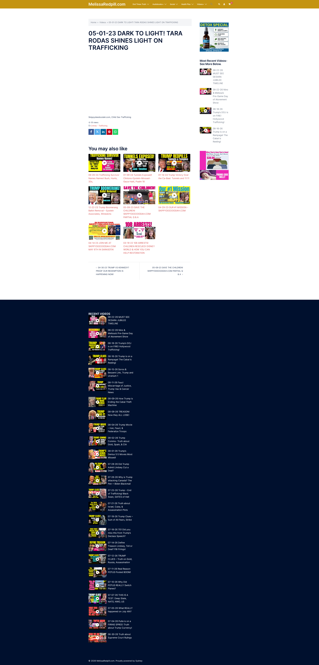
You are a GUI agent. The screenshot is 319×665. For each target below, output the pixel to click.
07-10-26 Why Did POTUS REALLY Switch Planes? (119, 585)
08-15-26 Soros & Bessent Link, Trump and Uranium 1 (120, 372)
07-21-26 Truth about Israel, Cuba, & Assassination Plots (119, 506)
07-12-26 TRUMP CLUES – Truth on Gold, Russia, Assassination (120, 559)
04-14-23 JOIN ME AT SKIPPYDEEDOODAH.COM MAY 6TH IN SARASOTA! (102, 246)
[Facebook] (91, 132)
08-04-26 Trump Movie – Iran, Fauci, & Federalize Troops (120, 428)
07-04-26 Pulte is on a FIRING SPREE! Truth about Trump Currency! (120, 624)
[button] (211, 4)
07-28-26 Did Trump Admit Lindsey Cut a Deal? (118, 467)
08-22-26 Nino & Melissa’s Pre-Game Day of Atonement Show (220, 96)
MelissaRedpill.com (106, 4)
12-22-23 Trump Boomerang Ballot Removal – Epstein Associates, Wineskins (103, 210)
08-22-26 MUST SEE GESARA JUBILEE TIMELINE (218, 77)
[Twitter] (97, 132)
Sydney (138, 661)
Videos (102, 22)
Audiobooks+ (158, 4)
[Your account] (224, 4)
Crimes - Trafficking (99, 126)
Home (93, 22)
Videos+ (200, 4)
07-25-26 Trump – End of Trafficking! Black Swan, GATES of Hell (119, 493)
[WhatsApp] (115, 132)
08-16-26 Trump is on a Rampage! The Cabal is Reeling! (220, 135)
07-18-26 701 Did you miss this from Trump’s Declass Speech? (119, 532)
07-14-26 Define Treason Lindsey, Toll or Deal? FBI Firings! (120, 546)
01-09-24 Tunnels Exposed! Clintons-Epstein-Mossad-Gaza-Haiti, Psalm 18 (137, 178)
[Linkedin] (103, 132)
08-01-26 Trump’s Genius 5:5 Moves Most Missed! (120, 454)
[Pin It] (109, 132)
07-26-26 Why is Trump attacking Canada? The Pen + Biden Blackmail (120, 480)
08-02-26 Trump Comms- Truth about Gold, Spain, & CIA (118, 441)
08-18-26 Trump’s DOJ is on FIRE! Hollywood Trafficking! (220, 116)
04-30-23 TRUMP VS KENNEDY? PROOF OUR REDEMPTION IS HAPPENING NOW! (112, 271)
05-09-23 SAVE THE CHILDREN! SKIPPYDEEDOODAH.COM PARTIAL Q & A (165, 271)
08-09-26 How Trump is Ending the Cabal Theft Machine (120, 401)
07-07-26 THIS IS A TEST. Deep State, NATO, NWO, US (118, 598)
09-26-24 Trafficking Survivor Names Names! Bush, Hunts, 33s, (103, 178)
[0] (230, 4)
